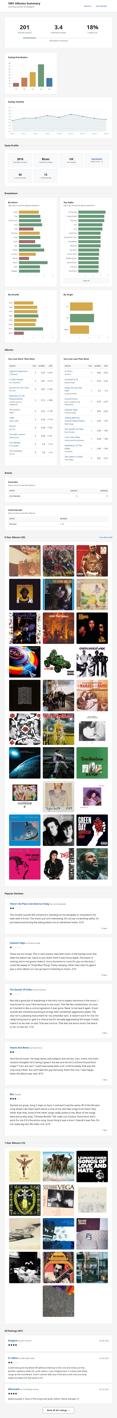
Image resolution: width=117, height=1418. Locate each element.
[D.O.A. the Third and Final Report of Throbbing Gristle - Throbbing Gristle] (92, 1267)
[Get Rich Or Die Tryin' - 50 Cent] (92, 561)
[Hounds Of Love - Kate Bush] (92, 796)
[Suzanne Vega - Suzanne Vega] (58, 1200)
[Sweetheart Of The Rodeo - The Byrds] (25, 1200)
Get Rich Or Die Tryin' (19, 387)
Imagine (12, 1340)
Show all (86, 280)
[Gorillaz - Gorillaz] (58, 662)
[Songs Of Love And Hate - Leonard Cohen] (92, 1166)
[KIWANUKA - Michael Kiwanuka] (25, 594)
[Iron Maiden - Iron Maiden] (58, 729)
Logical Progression (18, 371)
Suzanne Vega (71, 409)
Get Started (101, 6)
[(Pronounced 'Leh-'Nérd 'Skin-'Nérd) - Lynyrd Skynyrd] (58, 695)
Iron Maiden (15, 442)
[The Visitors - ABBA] (58, 628)
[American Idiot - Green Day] (92, 830)
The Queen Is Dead (73, 456)
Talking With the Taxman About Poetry (74, 419)
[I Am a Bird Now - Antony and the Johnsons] (25, 1267)
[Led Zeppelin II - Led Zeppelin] (25, 561)
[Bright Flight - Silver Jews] (92, 1234)
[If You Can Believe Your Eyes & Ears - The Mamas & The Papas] (92, 695)
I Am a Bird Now (72, 437)
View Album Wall (105, 537)
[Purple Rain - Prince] (25, 628)
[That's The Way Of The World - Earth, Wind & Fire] (92, 662)
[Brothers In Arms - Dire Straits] (25, 830)
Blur (12, 1094)
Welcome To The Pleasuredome (17, 397)
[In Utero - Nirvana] (25, 1166)
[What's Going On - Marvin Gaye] (92, 864)
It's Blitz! (13, 1358)
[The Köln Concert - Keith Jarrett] (92, 729)
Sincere (12, 426)
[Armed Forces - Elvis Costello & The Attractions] (58, 1166)
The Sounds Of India (74, 429)
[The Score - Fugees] (92, 628)
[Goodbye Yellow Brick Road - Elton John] (92, 594)
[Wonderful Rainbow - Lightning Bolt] (58, 1301)
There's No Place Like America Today (30, 903)
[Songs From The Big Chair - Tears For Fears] (58, 830)
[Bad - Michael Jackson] (58, 864)
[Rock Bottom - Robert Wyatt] (92, 1200)
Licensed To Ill (71, 379)
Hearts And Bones (19, 1047)
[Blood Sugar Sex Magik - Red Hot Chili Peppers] (25, 729)
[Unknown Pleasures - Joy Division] (25, 695)
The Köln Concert (17, 434)
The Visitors (14, 409)
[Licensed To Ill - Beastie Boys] (25, 1234)
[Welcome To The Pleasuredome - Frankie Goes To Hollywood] (25, 796)
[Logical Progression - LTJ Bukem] (25, 763)
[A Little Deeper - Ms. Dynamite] (58, 763)
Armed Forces (71, 398)
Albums (87, 6)
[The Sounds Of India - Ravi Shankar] (58, 1267)
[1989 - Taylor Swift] (58, 796)
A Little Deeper (16, 379)
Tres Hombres (15, 451)
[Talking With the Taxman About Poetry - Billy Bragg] (58, 1234)
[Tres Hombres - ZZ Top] (92, 763)
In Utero (68, 371)
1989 (11, 417)
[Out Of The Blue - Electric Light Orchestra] (25, 662)
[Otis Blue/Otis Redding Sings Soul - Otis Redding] (58, 594)
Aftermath (14, 1389)
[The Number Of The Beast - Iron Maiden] (58, 561)
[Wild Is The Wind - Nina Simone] (25, 864)
